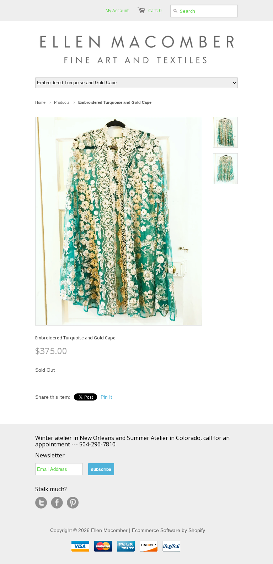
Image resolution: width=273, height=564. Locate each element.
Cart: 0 (154, 10)
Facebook (57, 503)
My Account (117, 10)
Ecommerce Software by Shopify (168, 530)
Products (62, 102)
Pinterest (72, 503)
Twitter (41, 503)
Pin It (106, 397)
